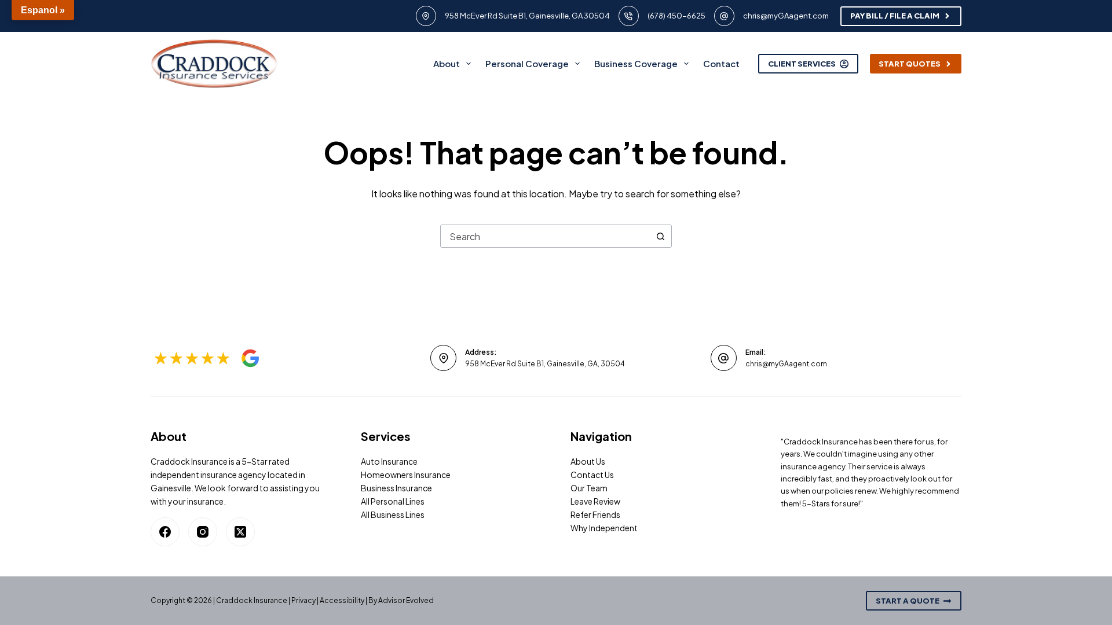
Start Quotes (910, 63)
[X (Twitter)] (240, 531)
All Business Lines (393, 514)
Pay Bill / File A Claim (894, 15)
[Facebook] (165, 531)
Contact (721, 63)
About (446, 63)
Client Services (802, 63)
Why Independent (604, 528)
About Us (587, 461)
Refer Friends (595, 514)
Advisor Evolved (406, 600)
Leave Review (595, 501)
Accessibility (342, 600)
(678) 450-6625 (676, 15)
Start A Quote (907, 600)
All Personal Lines (393, 501)
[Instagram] (202, 531)
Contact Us (592, 474)
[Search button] (660, 236)
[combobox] (545, 236)
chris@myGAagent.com (786, 15)
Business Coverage (636, 63)
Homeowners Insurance (406, 474)
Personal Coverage (527, 63)
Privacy (303, 600)
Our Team (589, 488)
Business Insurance (396, 488)
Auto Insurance (389, 461)
